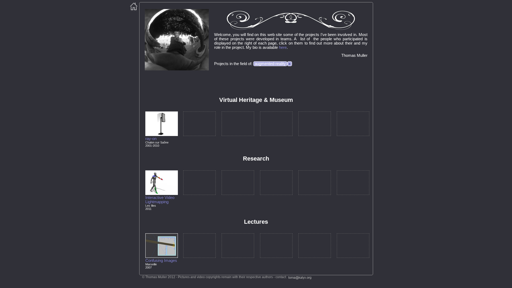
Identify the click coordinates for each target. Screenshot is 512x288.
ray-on (151, 139)
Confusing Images (161, 260)
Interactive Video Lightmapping (159, 199)
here (283, 47)
